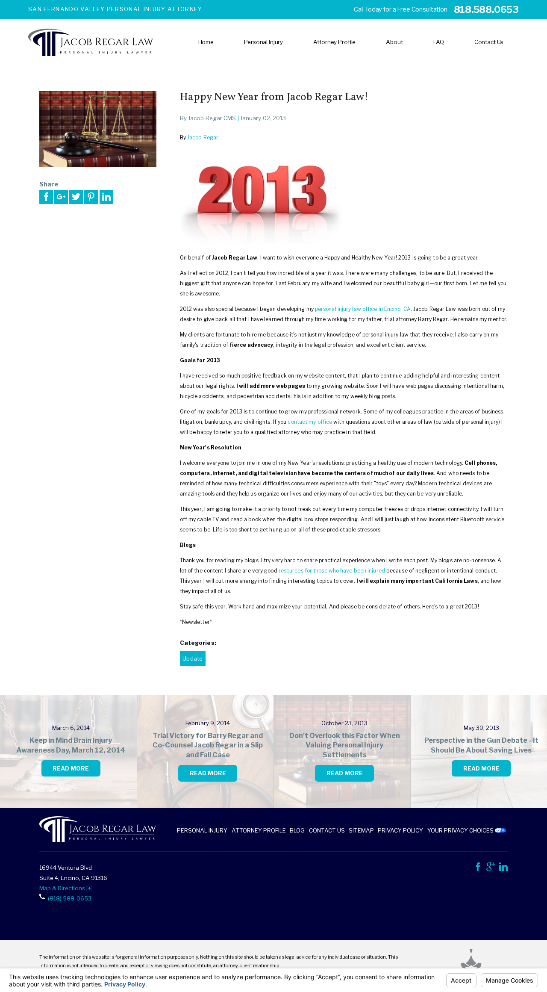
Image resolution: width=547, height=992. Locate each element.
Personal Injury (202, 830)
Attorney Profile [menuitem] (334, 41)
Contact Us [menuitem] (489, 41)
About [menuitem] (394, 41)
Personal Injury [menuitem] (263, 41)
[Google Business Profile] (490, 868)
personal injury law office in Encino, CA (363, 309)
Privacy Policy (400, 830)
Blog (297, 830)
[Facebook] (477, 868)
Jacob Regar (202, 137)
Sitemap (361, 830)
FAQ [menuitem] (438, 41)
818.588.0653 (486, 9)
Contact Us (327, 830)
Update (192, 658)
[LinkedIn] (503, 868)
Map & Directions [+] (66, 888)
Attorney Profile (259, 830)
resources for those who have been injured (332, 570)
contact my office (310, 422)
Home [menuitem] (206, 41)
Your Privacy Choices (461, 830)
